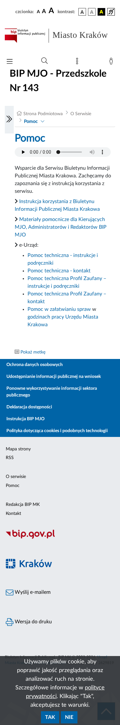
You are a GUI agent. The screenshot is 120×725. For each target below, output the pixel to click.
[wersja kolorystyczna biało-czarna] (92, 12)
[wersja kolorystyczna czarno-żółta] (101, 12)
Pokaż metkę (32, 352)
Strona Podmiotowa (43, 114)
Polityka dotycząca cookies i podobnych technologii (57, 431)
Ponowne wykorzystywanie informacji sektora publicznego (51, 391)
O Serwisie (80, 114)
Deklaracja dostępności (29, 407)
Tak (50, 717)
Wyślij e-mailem (32, 592)
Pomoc (31, 121)
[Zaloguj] (112, 62)
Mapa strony (18, 449)
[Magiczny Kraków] (60, 567)
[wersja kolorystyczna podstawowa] (82, 12)
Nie (69, 717)
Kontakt (13, 513)
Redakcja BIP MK (23, 504)
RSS (10, 458)
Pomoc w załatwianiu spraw (59, 309)
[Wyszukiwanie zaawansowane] (44, 61)
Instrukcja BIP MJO (25, 419)
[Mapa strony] (78, 62)
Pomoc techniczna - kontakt (59, 270)
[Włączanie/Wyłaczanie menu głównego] (9, 62)
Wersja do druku (32, 621)
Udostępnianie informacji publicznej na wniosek (53, 376)
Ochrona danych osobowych (34, 364)
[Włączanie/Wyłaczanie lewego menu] (9, 119)
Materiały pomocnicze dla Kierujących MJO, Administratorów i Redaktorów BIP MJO (61, 227)
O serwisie (16, 476)
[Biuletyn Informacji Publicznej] (60, 538)
